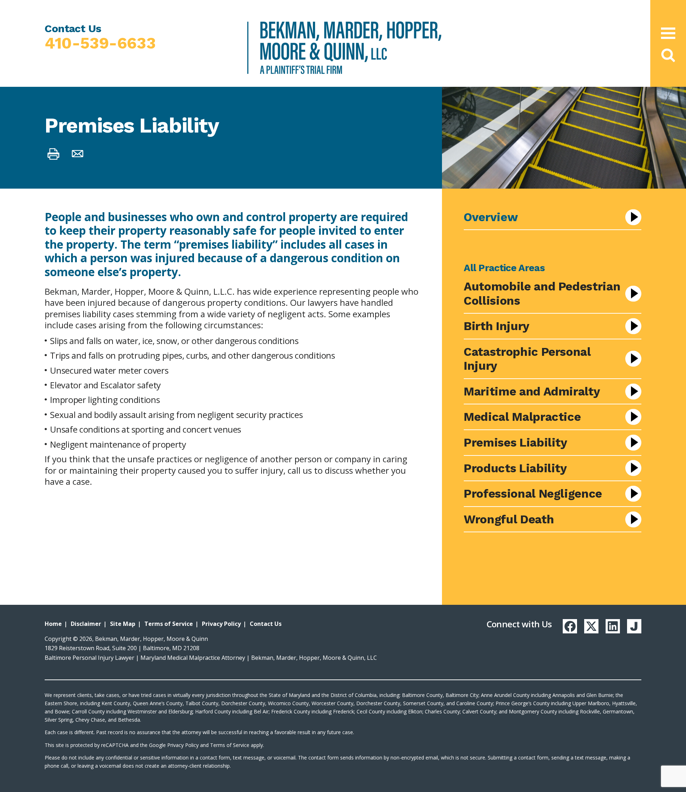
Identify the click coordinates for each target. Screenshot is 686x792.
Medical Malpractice (522, 417)
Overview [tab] (491, 217)
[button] (668, 55)
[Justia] (634, 626)
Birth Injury (497, 326)
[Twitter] (591, 626)
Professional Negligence (533, 493)
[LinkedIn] (613, 626)
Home (53, 624)
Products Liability (515, 468)
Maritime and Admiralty (532, 391)
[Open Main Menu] (668, 33)
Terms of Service (168, 624)
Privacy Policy (221, 624)
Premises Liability (515, 442)
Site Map (122, 624)
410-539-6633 (100, 43)
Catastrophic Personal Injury (527, 359)
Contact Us (266, 624)
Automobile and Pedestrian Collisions (542, 293)
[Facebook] (570, 626)
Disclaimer (86, 624)
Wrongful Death (509, 519)
